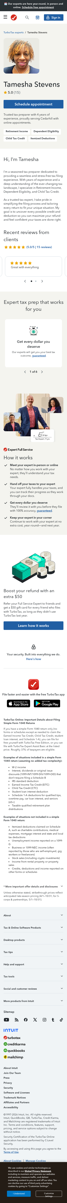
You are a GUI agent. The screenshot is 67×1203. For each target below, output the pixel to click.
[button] (33, 887)
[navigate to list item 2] (36, 281)
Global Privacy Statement (38, 1171)
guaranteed (39, 355)
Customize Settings (49, 1194)
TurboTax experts (14, 32)
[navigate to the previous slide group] (25, 281)
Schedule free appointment (38, 7)
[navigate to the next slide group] (42, 281)
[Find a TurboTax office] (37, 17)
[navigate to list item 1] (31, 281)
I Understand (19, 1193)
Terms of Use (11, 1152)
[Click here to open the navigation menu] (5, 17)
